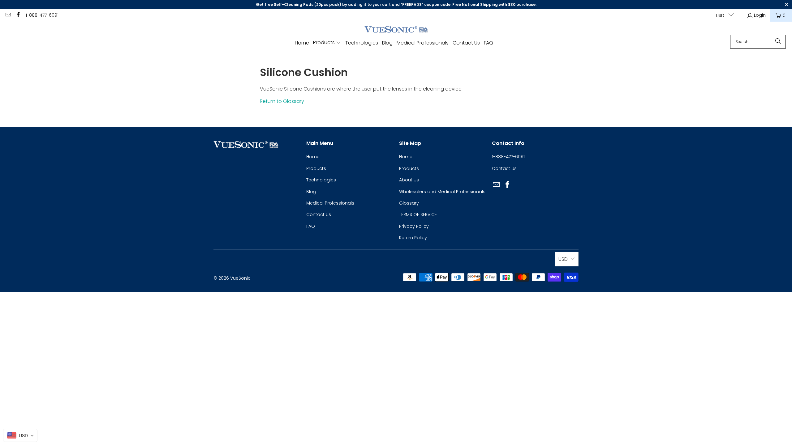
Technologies (321, 180)
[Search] (778, 42)
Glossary (409, 203)
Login (760, 15)
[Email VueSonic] (8, 15)
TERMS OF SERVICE (418, 214)
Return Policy (413, 238)
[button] (327, 43)
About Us (409, 180)
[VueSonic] (396, 30)
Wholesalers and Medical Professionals (442, 192)
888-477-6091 (510, 157)
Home (313, 157)
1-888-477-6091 (42, 15)
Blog (311, 192)
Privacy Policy (414, 226)
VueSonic (240, 278)
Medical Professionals (330, 203)
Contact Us (318, 214)
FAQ (310, 226)
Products (316, 168)
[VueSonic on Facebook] (18, 15)
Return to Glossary (282, 101)
